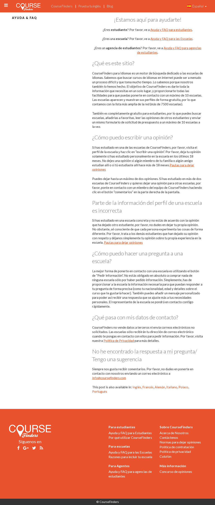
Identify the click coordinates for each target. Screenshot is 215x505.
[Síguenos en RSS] (41, 447)
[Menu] (6, 5)
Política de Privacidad (119, 340)
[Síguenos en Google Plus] (26, 447)
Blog (110, 6)
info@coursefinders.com (109, 378)
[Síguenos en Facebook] (18, 447)
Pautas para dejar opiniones (123, 242)
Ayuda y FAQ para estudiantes (171, 30)
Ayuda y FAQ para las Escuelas (171, 39)
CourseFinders (61, 6)
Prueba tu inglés (89, 6)
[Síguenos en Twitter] (34, 447)
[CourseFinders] (28, 6)
